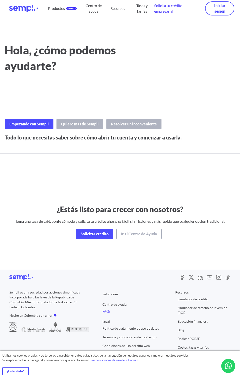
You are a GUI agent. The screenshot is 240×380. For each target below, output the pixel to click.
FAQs (106, 311)
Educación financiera (193, 321)
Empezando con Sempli (29, 124)
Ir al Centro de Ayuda (139, 234)
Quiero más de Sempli (80, 124)
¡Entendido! (15, 371)
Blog (181, 330)
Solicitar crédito (95, 234)
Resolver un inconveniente (134, 124)
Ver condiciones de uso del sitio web (114, 360)
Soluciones (110, 294)
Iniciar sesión (219, 8)
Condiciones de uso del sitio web (126, 346)
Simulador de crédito (193, 299)
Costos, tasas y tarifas (193, 347)
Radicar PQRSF (189, 339)
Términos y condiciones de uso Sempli (129, 337)
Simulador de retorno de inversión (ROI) (202, 310)
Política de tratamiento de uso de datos (130, 328)
